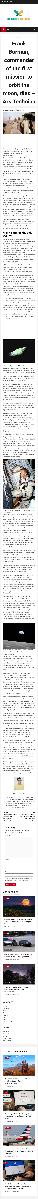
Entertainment (7, 1022)
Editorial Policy (7, 1038)
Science (18, 38)
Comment (8, 835)
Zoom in (5, 158)
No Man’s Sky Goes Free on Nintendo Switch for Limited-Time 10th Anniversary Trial (17, 1081)
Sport (4, 1019)
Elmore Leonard (9, 110)
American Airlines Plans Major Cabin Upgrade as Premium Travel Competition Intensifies (19, 1151)
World (5, 1011)
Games (7, 1057)
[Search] (35, 29)
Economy (6, 1013)
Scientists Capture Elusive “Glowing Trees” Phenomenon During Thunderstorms (16, 990)
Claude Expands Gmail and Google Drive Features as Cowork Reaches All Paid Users (18, 1116)
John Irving (16, 926)
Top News (6, 1008)
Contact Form (7, 1034)
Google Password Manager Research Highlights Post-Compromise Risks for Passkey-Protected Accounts (18, 1186)
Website (7, 872)
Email (7, 866)
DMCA (5, 1036)
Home (5, 1006)
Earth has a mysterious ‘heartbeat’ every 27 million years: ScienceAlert (10, 816)
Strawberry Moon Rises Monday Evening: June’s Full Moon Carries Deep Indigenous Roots (18, 922)
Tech (4, 1017)
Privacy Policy (7, 1040)
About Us (6, 1031)
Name (7, 859)
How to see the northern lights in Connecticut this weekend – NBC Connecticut (27, 816)
